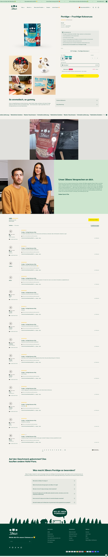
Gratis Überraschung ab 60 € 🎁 (38, 1)
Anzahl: (92, 55)
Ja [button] (34, 238)
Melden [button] (37, 238)
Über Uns (29, 7)
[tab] (95, 226)
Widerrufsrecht (51, 536)
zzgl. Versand (68, 25)
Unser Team (88, 534)
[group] (15, 219)
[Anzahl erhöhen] (97, 58)
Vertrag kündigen (51, 540)
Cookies (70, 538)
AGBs (49, 532)
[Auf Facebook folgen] (10, 547)
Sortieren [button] (11, 225)
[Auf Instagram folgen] (12, 547)
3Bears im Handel (72, 536)
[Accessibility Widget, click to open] (106, 555)
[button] (80, 20)
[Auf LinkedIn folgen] (18, 547)
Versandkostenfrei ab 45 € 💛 (16, 1)
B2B (86, 536)
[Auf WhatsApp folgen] (21, 547)
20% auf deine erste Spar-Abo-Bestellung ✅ (63, 1)
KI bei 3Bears (50, 542)
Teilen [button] (40, 238)
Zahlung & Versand (73, 534)
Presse (87, 538)
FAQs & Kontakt (72, 532)
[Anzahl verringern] (92, 58)
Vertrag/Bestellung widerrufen (54, 538)
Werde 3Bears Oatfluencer (91, 540)
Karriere (87, 532)
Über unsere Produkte (38, 7)
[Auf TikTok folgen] (15, 547)
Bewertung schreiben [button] (94, 219)
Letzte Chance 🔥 (56, 7)
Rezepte (48, 7)
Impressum (71, 540)
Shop (22, 7)
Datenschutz (50, 534)
